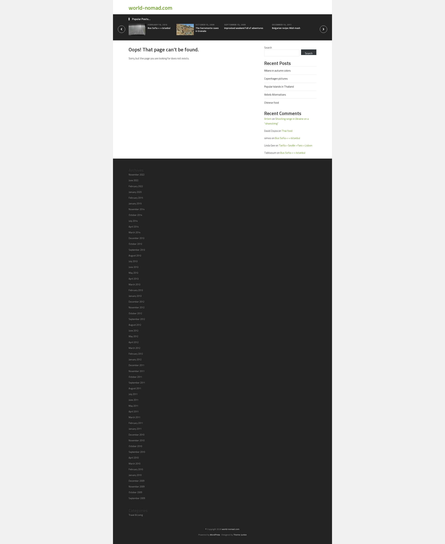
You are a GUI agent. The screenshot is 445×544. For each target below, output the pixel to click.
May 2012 (133, 336)
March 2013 (134, 284)
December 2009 (136, 481)
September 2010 (137, 452)
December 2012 (136, 301)
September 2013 (137, 250)
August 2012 (135, 325)
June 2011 (133, 400)
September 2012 (137, 319)
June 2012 (133, 330)
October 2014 (135, 215)
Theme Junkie (240, 534)
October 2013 (135, 244)
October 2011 (135, 377)
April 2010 (134, 457)
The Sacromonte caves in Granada (207, 29)
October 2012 (135, 313)
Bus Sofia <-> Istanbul (159, 28)
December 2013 (136, 238)
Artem (268, 119)
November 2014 (136, 209)
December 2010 (136, 434)
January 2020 (135, 192)
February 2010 (136, 469)
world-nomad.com (150, 7)
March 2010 (134, 463)
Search (268, 48)
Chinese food (271, 103)
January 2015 (135, 203)
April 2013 (134, 278)
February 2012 (136, 353)
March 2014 (134, 232)
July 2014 (133, 221)
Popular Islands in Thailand (279, 87)
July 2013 (133, 261)
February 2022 (136, 186)
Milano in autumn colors (277, 71)
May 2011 (133, 406)
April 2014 (134, 226)
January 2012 (135, 359)
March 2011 (134, 417)
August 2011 (135, 388)
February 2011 (136, 423)
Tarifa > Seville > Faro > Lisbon (295, 145)
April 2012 (134, 342)
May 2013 (133, 273)
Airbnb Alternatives (275, 95)
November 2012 (136, 307)
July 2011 (133, 394)
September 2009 (137, 498)
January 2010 (135, 475)
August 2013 (135, 255)
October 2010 (135, 446)
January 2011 (135, 428)
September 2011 (137, 382)
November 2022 (136, 174)
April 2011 (134, 411)
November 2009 (136, 486)
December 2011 (136, 365)
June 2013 (133, 267)
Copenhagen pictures (276, 79)
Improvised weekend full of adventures (243, 28)
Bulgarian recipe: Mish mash (286, 28)
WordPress (215, 534)
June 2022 (133, 180)
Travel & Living (136, 515)
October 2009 (135, 492)
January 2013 (135, 296)
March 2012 (134, 348)
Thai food (287, 131)
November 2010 (136, 440)
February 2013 (136, 290)
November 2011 (136, 371)
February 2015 (136, 197)
